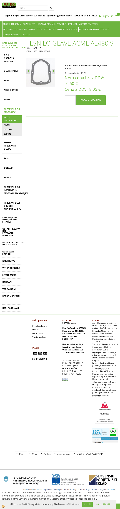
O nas (34, 453)
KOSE (7, 80)
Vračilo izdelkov (39, 337)
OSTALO (8, 129)
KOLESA (8, 177)
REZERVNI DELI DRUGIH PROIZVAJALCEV (12, 206)
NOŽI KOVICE (11, 89)
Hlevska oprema (45, 24)
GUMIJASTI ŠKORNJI (11, 34)
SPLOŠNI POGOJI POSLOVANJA (90, 453)
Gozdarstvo (29, 24)
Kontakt (47, 453)
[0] (116, 16)
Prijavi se (107, 16)
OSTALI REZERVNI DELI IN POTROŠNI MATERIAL (57, 29)
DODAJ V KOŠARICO (90, 100)
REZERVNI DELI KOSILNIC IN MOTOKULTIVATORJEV (76, 24)
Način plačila (37, 333)
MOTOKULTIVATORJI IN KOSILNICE (94, 29)
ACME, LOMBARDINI (10, 119)
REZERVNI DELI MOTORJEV (12, 111)
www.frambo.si (63, 453)
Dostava (36, 329)
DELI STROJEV (11, 70)
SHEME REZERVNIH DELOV (10, 145)
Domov (22, 453)
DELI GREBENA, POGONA (9, 58)
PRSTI (7, 99)
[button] (53, 71)
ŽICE (6, 158)
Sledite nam (38, 358)
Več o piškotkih (103, 504)
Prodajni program (12, 24)
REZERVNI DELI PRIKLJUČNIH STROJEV (19, 29)
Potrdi (87, 504)
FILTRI (7, 124)
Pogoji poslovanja (40, 326)
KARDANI (26, 34)
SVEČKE (7, 133)
